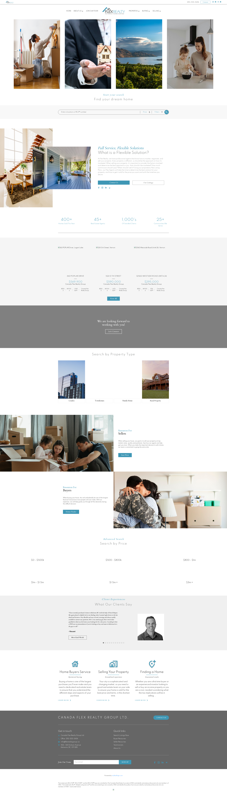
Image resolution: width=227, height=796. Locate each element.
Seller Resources (120, 742)
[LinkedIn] (220, 2)
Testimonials (118, 745)
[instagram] (103, 188)
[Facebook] (215, 2)
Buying (145, 11)
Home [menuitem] (68, 11)
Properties (133, 11)
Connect (205, 2)
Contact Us (114, 182)
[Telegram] (218, 2)
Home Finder (71, 512)
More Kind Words (77, 637)
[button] (64, 700)
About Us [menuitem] (77, 11)
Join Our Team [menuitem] (92, 11)
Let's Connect (113, 331)
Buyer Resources (120, 738)
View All (113, 298)
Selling (156, 11)
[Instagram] (213, 2)
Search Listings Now (121, 735)
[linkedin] (106, 188)
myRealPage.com (117, 775)
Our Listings (148, 182)
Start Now (125, 455)
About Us (117, 748)
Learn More (63, 700)
